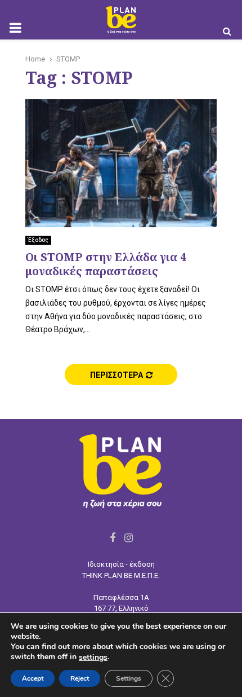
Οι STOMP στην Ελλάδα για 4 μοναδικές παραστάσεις (105, 264)
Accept (32, 678)
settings (93, 657)
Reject (79, 678)
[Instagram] (128, 538)
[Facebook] (112, 538)
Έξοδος (38, 240)
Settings (128, 678)
